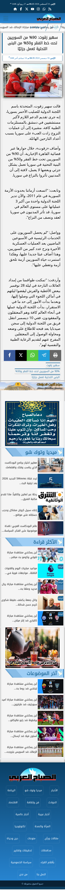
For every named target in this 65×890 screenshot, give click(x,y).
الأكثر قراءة (45, 541)
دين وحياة (12, 838)
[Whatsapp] (44, 9)
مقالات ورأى (51, 838)
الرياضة (11, 790)
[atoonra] (32, 386)
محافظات (46, 850)
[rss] (50, 9)
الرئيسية (54, 27)
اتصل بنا (41, 874)
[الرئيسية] (15, 9)
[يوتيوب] (32, 9)
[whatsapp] (32, 355)
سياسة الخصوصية (21, 862)
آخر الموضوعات (42, 673)
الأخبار (54, 790)
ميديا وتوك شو (37, 27)
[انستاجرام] (38, 9)
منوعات (31, 838)
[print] (55, 355)
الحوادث (52, 802)
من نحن (23, 874)
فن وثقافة (33, 802)
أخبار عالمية (22, 814)
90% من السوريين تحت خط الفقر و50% (37, 371)
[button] (4, 424)
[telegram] (44, 355)
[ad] (32, 445)
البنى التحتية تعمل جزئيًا (46, 377)
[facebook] (9, 355)
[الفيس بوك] (21, 9)
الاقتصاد (13, 802)
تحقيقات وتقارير (23, 850)
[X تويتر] (27, 9)
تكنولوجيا (20, 826)
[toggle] (6, 18)
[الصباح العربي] (49, 18)
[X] (21, 355)
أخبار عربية (43, 814)
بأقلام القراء (47, 862)
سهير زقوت (53, 365)
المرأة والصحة (42, 826)
